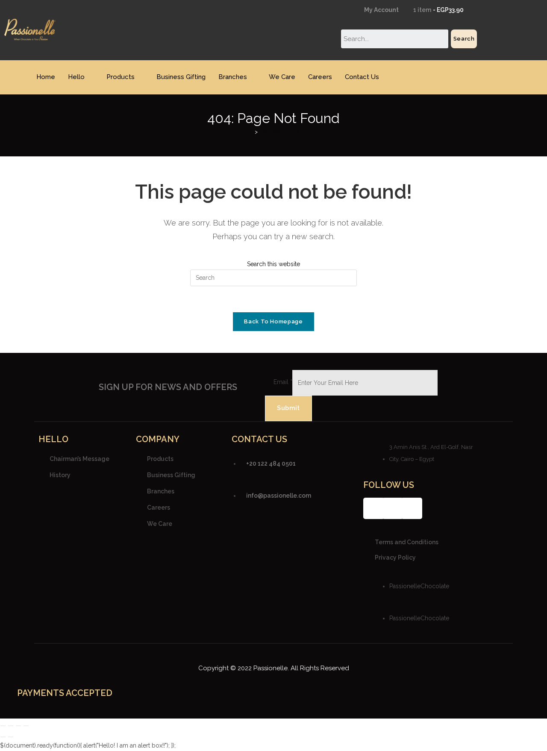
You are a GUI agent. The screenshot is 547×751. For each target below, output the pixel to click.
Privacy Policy (395, 557)
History (60, 474)
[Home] (250, 132)
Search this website (273, 264)
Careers (320, 77)
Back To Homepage (273, 321)
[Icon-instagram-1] (392, 508)
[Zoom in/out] (3, 726)
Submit (288, 408)
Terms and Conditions (406, 542)
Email (283, 381)
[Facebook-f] (374, 508)
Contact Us (362, 77)
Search (464, 38)
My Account (381, 9)
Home (45, 77)
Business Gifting (181, 77)
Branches (232, 77)
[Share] (18, 726)
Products (120, 77)
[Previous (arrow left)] (3, 737)
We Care (282, 77)
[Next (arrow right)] (11, 737)
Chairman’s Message (79, 458)
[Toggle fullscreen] (11, 726)
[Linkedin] (411, 508)
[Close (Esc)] (26, 726)
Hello (76, 77)
